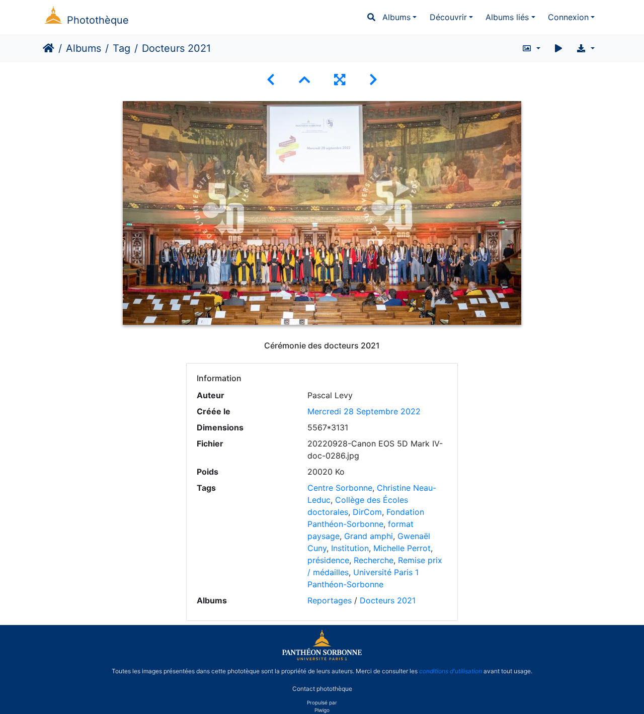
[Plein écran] (339, 79)
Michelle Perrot (402, 548)
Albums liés (507, 17)
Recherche (373, 560)
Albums (396, 17)
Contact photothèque (322, 688)
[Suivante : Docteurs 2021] (373, 79)
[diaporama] (558, 48)
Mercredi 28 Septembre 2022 (364, 411)
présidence (328, 560)
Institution (350, 548)
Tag (121, 48)
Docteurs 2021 (388, 600)
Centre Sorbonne (339, 488)
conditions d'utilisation (450, 671)
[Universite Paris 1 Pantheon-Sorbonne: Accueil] (322, 658)
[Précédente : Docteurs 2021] (271, 79)
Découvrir (448, 17)
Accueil (48, 48)
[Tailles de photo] (531, 48)
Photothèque (98, 20)
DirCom (367, 512)
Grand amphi (368, 536)
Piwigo (322, 710)
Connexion (568, 17)
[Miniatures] (304, 79)
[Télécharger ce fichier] (585, 48)
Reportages (329, 600)
